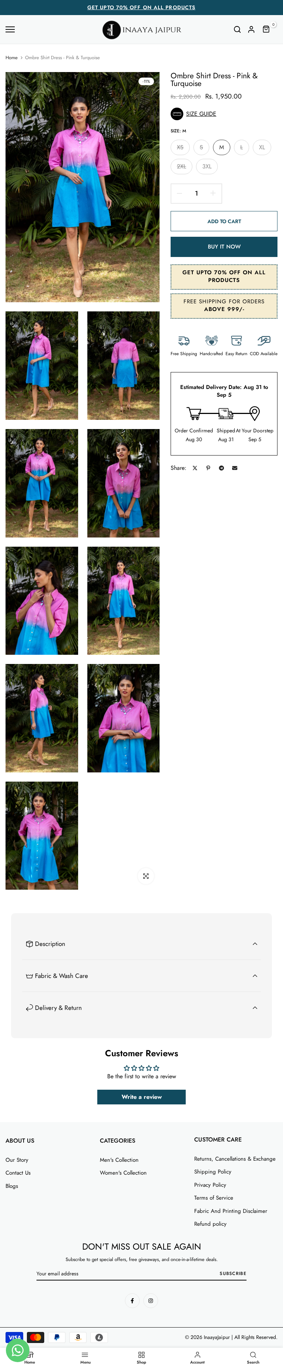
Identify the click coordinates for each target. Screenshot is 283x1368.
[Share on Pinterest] (208, 468)
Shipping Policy (212, 1172)
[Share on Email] (235, 468)
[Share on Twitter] (195, 468)
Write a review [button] (142, 1097)
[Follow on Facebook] (132, 1300)
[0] (266, 29)
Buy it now (224, 247)
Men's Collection (119, 1160)
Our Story (17, 1160)
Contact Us (18, 1173)
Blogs (12, 1186)
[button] (224, 114)
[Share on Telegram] (221, 468)
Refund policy (210, 1224)
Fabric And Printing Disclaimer (230, 1211)
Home (12, 57)
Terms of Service (213, 1198)
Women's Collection (123, 1173)
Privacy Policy (210, 1185)
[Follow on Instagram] (150, 1300)
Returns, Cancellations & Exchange (235, 1159)
